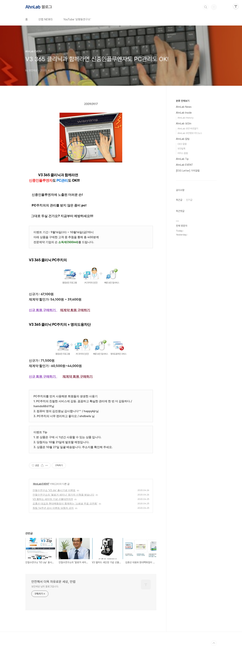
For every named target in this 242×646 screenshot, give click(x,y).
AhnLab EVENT (41, 483)
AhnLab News (184, 106)
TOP (214, 643)
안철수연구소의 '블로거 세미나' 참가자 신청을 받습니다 (63, 494)
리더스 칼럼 (183, 153)
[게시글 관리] (46, 465)
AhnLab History (185, 117)
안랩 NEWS (45, 19)
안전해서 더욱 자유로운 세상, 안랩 (53, 581)
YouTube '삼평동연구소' (77, 19)
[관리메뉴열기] (235, 6)
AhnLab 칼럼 (182, 138)
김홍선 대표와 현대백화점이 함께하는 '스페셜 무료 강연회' (65, 503)
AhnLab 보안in (183, 123)
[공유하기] (42, 465)
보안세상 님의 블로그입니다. (45, 586)
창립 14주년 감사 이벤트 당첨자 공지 (53, 507)
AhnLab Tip (182, 159)
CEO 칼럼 (182, 144)
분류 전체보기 (182, 100)
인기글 (189, 199)
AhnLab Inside (184, 112)
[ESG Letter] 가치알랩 (187, 170)
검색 (205, 7)
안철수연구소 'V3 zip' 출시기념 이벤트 (54, 490)
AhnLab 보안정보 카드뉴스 (190, 133)
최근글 (179, 199)
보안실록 (181, 148)
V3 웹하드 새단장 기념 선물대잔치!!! (53, 499)
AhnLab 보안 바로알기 (188, 128)
